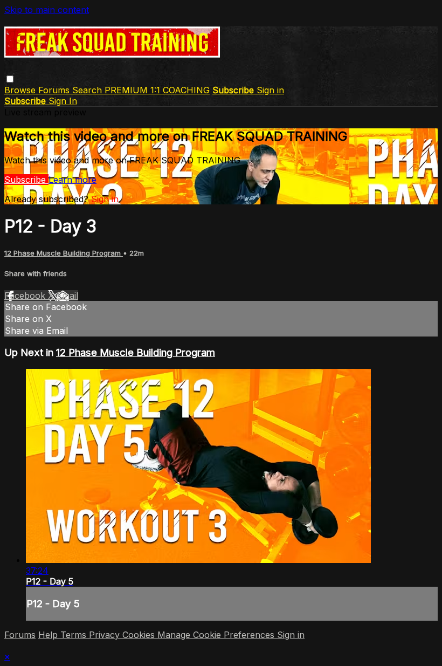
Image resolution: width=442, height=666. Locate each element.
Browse (21, 90)
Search (88, 90)
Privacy (105, 634)
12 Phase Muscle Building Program (63, 253)
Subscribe (26, 179)
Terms (74, 634)
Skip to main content (46, 9)
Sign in (270, 90)
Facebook (26, 295)
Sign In (63, 100)
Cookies (139, 634)
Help (49, 634)
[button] (9, 79)
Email (67, 295)
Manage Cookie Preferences (217, 634)
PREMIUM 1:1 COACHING (157, 90)
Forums (55, 90)
